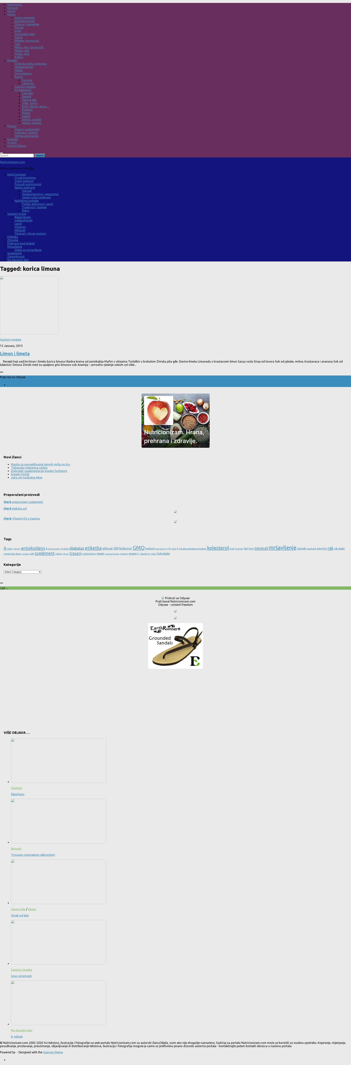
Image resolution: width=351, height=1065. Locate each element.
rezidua (25, 554)
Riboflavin (17, 794)
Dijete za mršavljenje (28, 250)
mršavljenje (283, 548)
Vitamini (20, 227)
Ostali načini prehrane (36, 197)
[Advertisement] (175, 698)
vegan (100, 553)
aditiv (10, 549)
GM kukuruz (122, 548)
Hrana (11, 14)
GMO (139, 547)
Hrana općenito (25, 17)
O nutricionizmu (25, 177)
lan (246, 548)
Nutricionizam (16, 174)
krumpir (239, 549)
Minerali (20, 230)
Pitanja (11, 126)
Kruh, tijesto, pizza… (35, 106)
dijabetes (76, 548)
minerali (261, 548)
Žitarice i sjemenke (27, 24)
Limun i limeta (15, 353)
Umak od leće (20, 915)
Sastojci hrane (16, 213)
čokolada (163, 553)
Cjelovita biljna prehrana (31, 63)
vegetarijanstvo (112, 554)
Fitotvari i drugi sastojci (30, 233)
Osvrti (11, 11)
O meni (12, 142)
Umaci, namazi (31, 122)
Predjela (27, 109)
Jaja (17, 44)
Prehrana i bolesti (26, 132)
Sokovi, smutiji (31, 119)
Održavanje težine (26, 136)
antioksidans (33, 548)
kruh (232, 548)
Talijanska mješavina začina (29, 467)
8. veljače (17, 1036)
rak (330, 548)
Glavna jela (29, 99)
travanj (75, 553)
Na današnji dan (18, 259)
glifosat (107, 548)
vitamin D (145, 553)
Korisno (27, 80)
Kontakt (12, 139)
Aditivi (19, 57)
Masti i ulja (22, 50)
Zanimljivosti (15, 256)
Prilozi (26, 113)
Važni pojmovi (24, 181)
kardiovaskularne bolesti (192, 548)
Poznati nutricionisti (28, 184)
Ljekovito (28, 83)
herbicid (149, 548)
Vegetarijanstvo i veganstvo (40, 194)
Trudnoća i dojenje (34, 207)
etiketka (93, 548)
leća (251, 548)
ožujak (301, 548)
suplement (44, 553)
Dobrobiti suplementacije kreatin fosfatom (39, 471)
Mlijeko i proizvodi (27, 40)
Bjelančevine (23, 217)
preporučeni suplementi (23, 502)
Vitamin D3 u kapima (22, 518)
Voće (18, 30)
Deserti (26, 96)
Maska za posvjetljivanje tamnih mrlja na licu (40, 464)
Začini (18, 37)
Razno (19, 76)
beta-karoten (54, 549)
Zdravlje (12, 240)
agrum (17, 549)
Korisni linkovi (16, 145)
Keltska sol (15, 508)
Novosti (12, 7)
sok (32, 553)
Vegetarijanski (24, 67)
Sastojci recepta (25, 86)
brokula (65, 549)
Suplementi (14, 253)
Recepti (12, 60)
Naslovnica (14, 4)
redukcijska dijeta (12, 554)
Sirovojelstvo (23, 73)
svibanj (58, 554)
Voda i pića (22, 53)
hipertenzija (160, 549)
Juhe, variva (30, 103)
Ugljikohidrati (24, 220)
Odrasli (27, 190)
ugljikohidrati (89, 554)
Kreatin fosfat (20, 474)
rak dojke (339, 548)
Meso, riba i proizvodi (29, 47)
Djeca (25, 210)
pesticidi (311, 548)
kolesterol (218, 547)
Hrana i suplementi (27, 129)
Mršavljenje (14, 246)
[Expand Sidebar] (1, 372)
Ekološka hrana (25, 21)
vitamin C (134, 553)
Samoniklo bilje (25, 34)
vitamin (124, 554)
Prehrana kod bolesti (21, 243)
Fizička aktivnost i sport (37, 204)
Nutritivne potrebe (27, 200)
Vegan (19, 70)
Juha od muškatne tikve (26, 477)
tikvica (66, 554)
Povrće (19, 27)
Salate (26, 116)
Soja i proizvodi (21, 976)
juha (174, 549)
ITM (169, 549)
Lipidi (18, 223)
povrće (322, 548)
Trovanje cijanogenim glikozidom (33, 854)
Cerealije (27, 93)
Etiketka (12, 236)
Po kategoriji (23, 90)
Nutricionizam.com (12, 162)
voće (153, 553)
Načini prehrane (25, 187)
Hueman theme (53, 1052)
